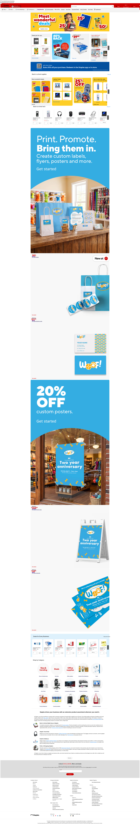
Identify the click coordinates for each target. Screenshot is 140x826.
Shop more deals (56, 101)
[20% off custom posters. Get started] (70, 442)
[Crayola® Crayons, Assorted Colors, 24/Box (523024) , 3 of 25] (36, 51)
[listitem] (37, 117)
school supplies (66, 725)
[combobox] (92, 6)
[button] (113, 6)
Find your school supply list (57, 727)
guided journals (93, 742)
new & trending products (97, 719)
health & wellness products (51, 740)
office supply (45, 717)
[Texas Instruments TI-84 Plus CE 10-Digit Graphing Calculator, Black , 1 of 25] (37, 114)
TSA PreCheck (70, 734)
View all (33, 104)
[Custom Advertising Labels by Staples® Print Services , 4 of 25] (45, 51)
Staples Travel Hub (62, 733)
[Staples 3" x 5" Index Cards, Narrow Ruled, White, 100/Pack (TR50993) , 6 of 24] (93, 644)
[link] (23, 1)
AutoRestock (48, 749)
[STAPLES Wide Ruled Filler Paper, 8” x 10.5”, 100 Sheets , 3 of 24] (59, 644)
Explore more (96, 104)
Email (61, 769)
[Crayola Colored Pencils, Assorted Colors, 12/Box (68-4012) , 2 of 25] (45, 41)
